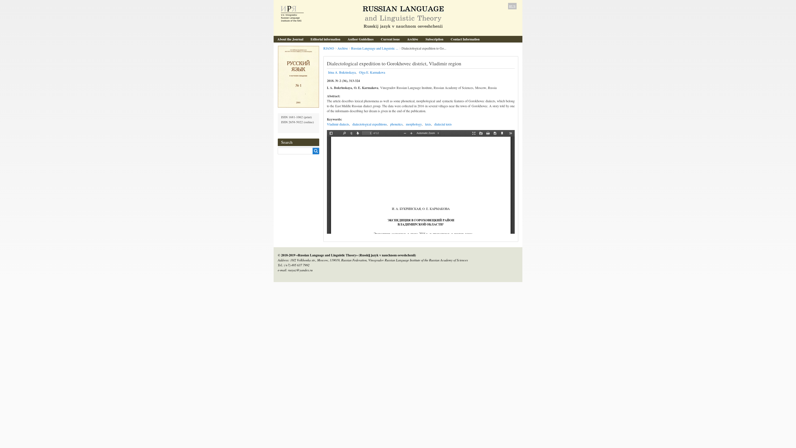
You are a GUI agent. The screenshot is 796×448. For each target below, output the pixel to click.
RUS (512, 6)
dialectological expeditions (369, 124)
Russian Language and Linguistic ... (374, 48)
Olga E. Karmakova (372, 72)
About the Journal (290, 39)
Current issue (390, 39)
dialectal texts (443, 124)
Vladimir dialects (338, 124)
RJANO (328, 48)
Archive (412, 39)
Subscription (434, 39)
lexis (428, 124)
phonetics (396, 124)
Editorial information (325, 39)
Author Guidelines (361, 39)
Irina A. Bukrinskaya (342, 72)
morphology (414, 124)
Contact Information (465, 39)
